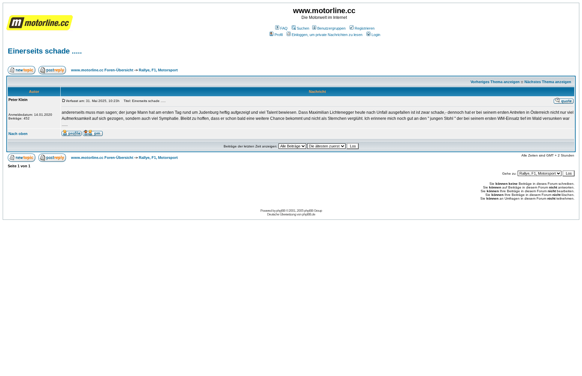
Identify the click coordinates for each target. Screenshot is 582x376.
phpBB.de (308, 214)
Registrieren (365, 28)
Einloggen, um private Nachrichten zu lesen (327, 35)
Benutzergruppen (331, 28)
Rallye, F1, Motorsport (158, 70)
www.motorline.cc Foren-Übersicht (102, 70)
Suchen (303, 28)
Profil (278, 35)
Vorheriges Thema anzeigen (495, 82)
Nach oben (18, 134)
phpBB (280, 210)
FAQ (284, 28)
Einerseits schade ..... (45, 51)
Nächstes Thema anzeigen (547, 82)
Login (375, 35)
